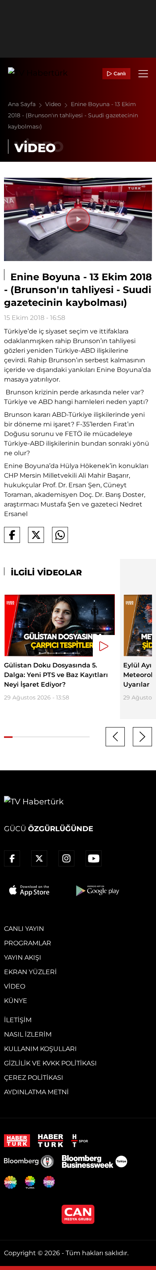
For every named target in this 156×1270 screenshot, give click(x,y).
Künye (15, 1001)
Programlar (27, 943)
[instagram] (66, 858)
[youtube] (94, 858)
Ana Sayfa (22, 104)
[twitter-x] (39, 858)
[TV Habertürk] (38, 73)
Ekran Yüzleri (30, 972)
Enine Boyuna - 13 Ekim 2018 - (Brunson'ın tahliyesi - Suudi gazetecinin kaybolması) (73, 115)
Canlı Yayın (24, 928)
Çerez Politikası (33, 1077)
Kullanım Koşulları (40, 1049)
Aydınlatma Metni (36, 1092)
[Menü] (143, 73)
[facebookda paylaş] (12, 535)
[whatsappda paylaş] (60, 535)
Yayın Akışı (22, 957)
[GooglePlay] (96, 890)
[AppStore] (29, 890)
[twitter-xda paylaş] (36, 535)
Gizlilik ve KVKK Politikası (50, 1063)
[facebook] (12, 858)
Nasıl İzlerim (28, 1034)
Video (54, 104)
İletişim (18, 1020)
